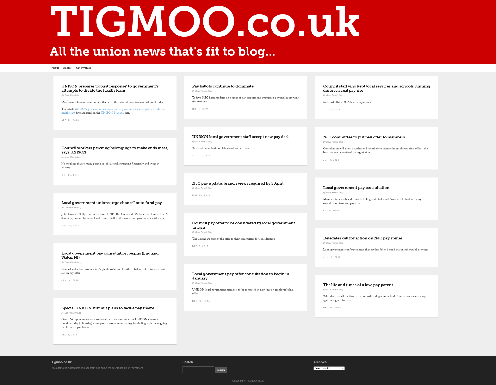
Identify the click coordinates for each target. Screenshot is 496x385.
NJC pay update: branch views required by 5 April (237, 183)
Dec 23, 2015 (201, 300)
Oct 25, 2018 (70, 174)
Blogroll (67, 67)
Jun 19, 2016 (332, 256)
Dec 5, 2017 (200, 246)
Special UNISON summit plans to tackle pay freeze (107, 308)
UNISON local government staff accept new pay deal (240, 136)
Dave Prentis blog (73, 95)
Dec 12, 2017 (70, 225)
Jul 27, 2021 (331, 109)
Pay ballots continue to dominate (222, 86)
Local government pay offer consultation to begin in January (240, 276)
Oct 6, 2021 (200, 108)
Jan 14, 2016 (70, 280)
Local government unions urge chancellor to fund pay (111, 202)
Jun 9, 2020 (331, 159)
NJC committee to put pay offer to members (364, 137)
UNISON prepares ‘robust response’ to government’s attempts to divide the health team (110, 88)
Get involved (83, 67)
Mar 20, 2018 (201, 195)
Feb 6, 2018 (331, 210)
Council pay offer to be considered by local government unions (243, 225)
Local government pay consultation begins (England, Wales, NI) (110, 255)
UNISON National (112, 113)
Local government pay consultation (356, 187)
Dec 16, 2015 (332, 307)
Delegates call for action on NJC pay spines (363, 238)
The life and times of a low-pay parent (358, 284)
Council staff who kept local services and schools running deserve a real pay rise (376, 88)
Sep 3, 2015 (69, 334)
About (55, 67)
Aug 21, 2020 (201, 155)
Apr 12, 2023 (70, 120)
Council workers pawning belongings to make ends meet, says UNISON (114, 150)
